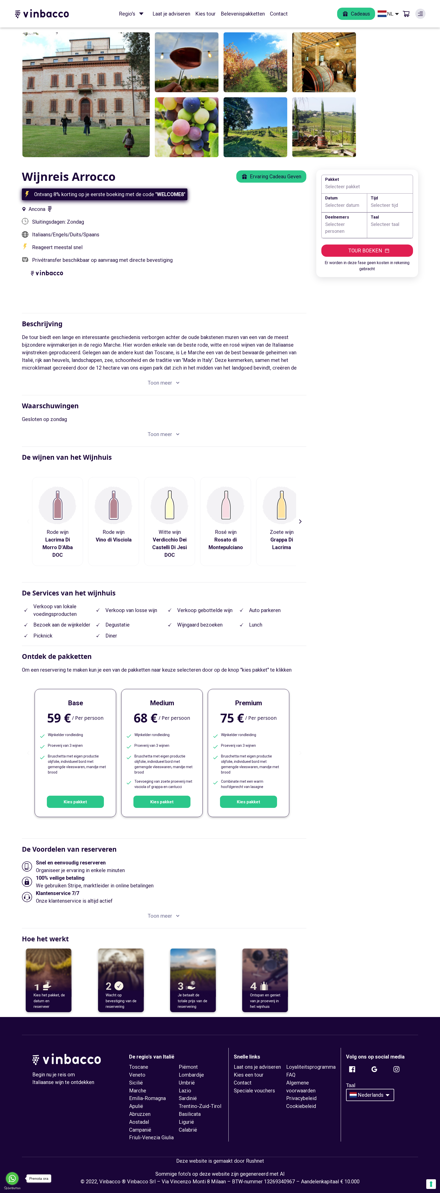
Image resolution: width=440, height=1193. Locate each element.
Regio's (127, 14)
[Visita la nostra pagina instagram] (396, 1069)
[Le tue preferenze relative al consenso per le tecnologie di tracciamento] (431, 1184)
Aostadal (139, 1122)
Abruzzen (139, 1114)
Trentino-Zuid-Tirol (200, 1106)
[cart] (406, 14)
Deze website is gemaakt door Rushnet (220, 1161)
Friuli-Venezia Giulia (151, 1137)
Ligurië (186, 1122)
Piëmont (188, 1067)
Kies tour (205, 14)
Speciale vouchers (254, 1091)
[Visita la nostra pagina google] (374, 1069)
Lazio (185, 1091)
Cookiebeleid (301, 1106)
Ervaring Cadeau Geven (275, 176)
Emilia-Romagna (147, 1098)
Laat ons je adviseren (257, 1067)
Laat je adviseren (171, 14)
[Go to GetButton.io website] (12, 1188)
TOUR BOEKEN (365, 251)
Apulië (136, 1106)
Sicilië (136, 1083)
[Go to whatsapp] (12, 1178)
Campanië (140, 1130)
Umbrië (187, 1083)
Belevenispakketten (243, 14)
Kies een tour (249, 1075)
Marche (137, 1091)
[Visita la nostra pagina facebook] (352, 1069)
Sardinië (188, 1098)
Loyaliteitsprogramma (311, 1067)
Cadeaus (360, 14)
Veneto (137, 1075)
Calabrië (188, 1130)
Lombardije (191, 1075)
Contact (279, 14)
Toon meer (160, 383)
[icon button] (141, 14)
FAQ (290, 1075)
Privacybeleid (301, 1098)
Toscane (138, 1067)
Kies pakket (75, 801)
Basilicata (190, 1114)
